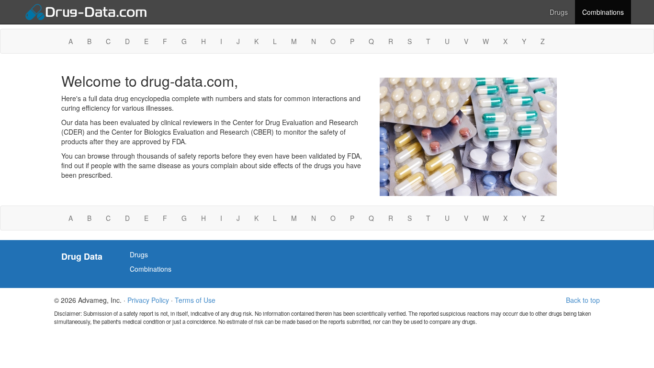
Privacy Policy (148, 300)
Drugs (559, 12)
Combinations (603, 12)
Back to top (583, 300)
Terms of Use (195, 300)
